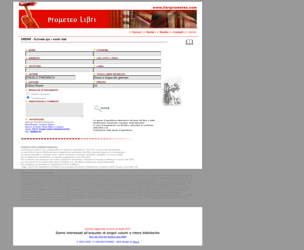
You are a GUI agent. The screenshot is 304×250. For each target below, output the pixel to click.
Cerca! (136, 32)
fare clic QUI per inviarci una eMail (107, 236)
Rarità (150, 32)
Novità (164, 32)
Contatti (178, 32)
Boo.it (136, 241)
